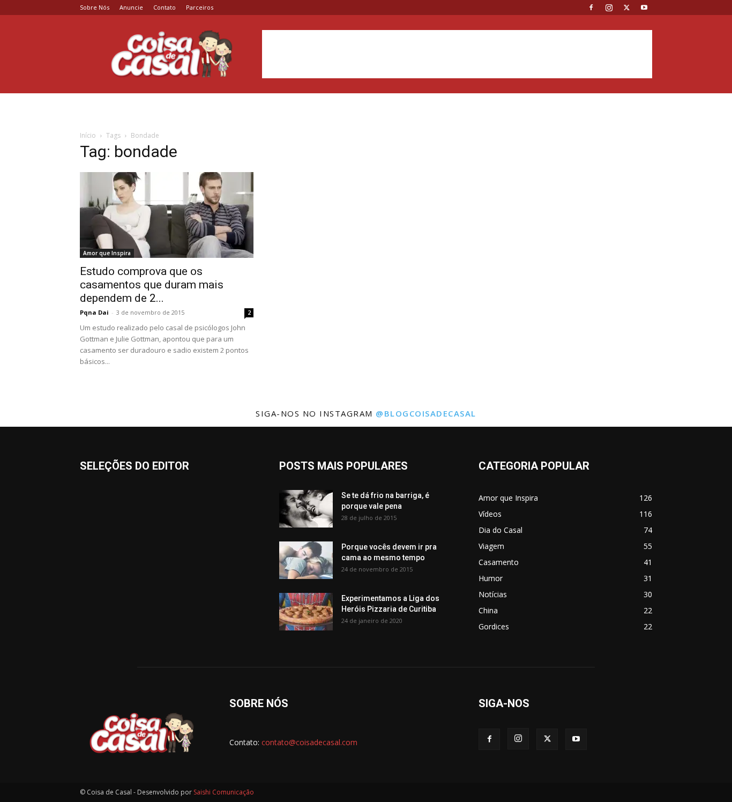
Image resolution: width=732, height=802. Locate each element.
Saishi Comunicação (223, 792)
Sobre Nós (94, 7)
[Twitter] (626, 7)
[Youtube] (644, 7)
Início (88, 135)
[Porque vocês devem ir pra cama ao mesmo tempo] (306, 560)
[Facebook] (591, 7)
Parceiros (199, 7)
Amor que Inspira (107, 253)
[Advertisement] (457, 54)
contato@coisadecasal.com (309, 742)
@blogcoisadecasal (426, 413)
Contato (164, 7)
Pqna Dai (94, 312)
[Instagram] (609, 7)
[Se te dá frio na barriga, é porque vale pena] (306, 509)
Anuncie (131, 7)
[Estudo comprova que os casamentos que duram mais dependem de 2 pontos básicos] (166, 215)
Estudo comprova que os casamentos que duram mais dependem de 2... (151, 285)
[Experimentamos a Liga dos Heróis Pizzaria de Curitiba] (306, 611)
